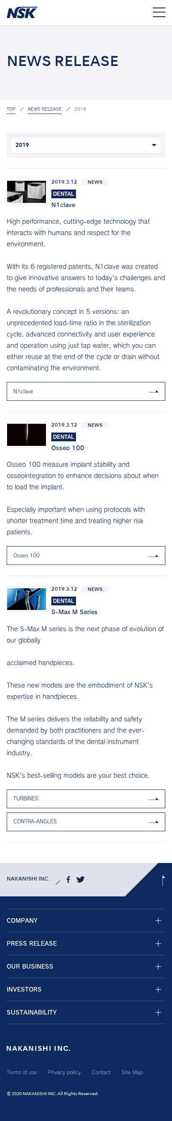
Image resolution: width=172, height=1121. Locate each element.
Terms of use (22, 1072)
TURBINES (25, 798)
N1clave (23, 391)
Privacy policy (64, 1072)
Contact (101, 1072)
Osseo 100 (26, 555)
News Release (45, 109)
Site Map (132, 1072)
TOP (11, 109)
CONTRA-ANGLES (35, 821)
